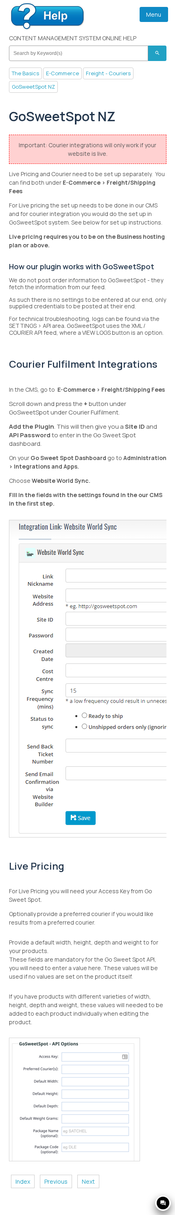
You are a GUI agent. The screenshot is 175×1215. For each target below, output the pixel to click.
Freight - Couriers (108, 73)
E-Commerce (62, 73)
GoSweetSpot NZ (33, 86)
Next (88, 1181)
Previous (56, 1181)
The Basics (25, 73)
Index (22, 1181)
